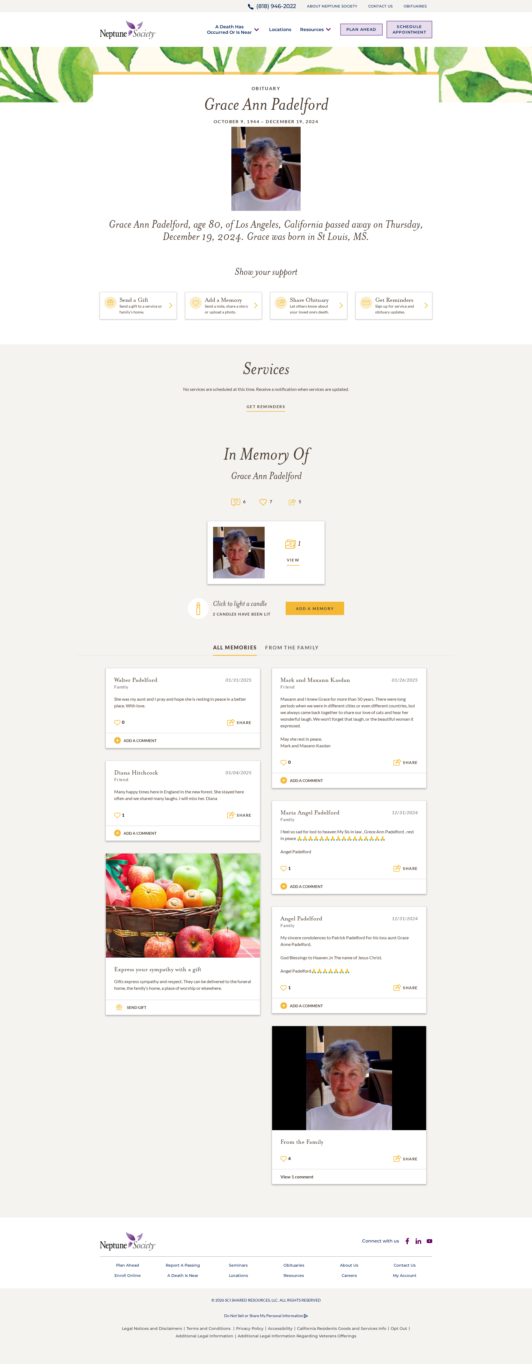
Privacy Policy (250, 1328)
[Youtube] (429, 1241)
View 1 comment (296, 1176)
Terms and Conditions (208, 1328)
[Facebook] (407, 1241)
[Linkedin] (418, 1241)
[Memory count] (235, 501)
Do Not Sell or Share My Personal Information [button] (263, 1315)
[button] (229, 29)
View (293, 560)
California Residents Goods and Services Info (341, 1328)
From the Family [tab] (292, 647)
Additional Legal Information (204, 1335)
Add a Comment (140, 740)
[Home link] (128, 29)
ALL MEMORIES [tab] (235, 647)
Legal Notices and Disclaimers (152, 1328)
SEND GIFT (136, 1007)
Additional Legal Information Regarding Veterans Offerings (297, 1335)
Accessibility (280, 1328)
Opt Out (399, 1328)
